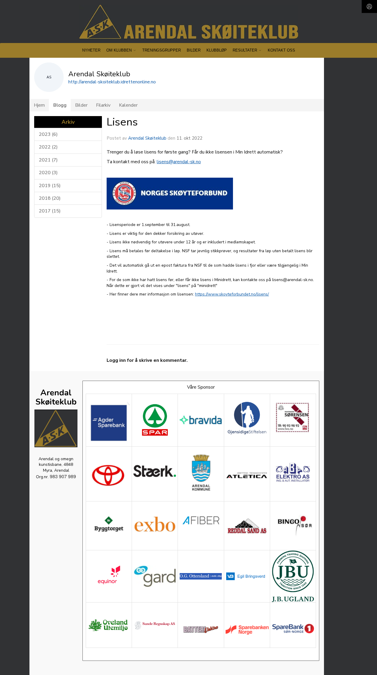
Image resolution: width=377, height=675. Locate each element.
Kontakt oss (281, 50)
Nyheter (91, 50)
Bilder (194, 50)
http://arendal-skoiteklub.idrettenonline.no (112, 82)
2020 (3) (48, 172)
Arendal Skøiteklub (147, 138)
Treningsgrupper (161, 50)
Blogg (60, 105)
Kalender (128, 105)
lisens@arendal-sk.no (179, 162)
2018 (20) (50, 198)
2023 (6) (48, 134)
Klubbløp (216, 50)
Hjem (39, 105)
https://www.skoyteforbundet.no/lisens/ (232, 294)
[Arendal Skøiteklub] (188, 22)
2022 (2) (48, 147)
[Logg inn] (369, 6)
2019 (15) (50, 185)
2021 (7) (48, 160)
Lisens (122, 122)
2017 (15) (50, 211)
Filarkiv (103, 105)
